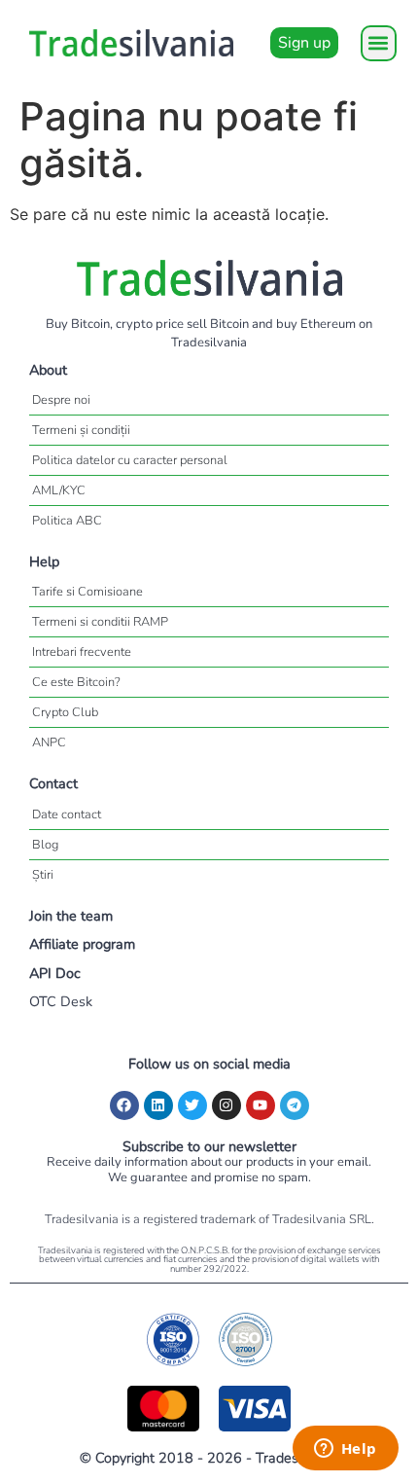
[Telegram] (294, 1105)
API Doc (55, 973)
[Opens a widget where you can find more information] (345, 1450)
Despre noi (61, 400)
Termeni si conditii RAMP (100, 622)
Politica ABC (67, 520)
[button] (379, 43)
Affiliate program (82, 944)
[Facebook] (124, 1105)
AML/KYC (59, 490)
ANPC (49, 742)
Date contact (66, 814)
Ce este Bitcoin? (76, 682)
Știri (42, 875)
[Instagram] (226, 1105)
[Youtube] (260, 1105)
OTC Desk (60, 1001)
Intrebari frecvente (81, 652)
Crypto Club (65, 712)
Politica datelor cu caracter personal (129, 460)
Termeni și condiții (81, 430)
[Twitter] (192, 1105)
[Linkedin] (158, 1105)
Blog (45, 844)
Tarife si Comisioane (87, 591)
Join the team (71, 915)
